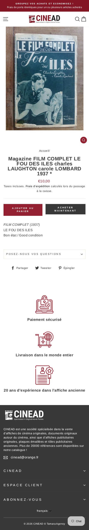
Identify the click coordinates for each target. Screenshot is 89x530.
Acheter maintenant (65, 209)
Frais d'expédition (38, 186)
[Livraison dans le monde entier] (44, 340)
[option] (44, 6)
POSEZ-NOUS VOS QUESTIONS (33, 254)
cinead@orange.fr (24, 457)
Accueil (44, 150)
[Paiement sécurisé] (44, 304)
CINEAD (13, 471)
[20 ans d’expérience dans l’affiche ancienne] (44, 375)
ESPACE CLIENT (23, 485)
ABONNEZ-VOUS (23, 499)
